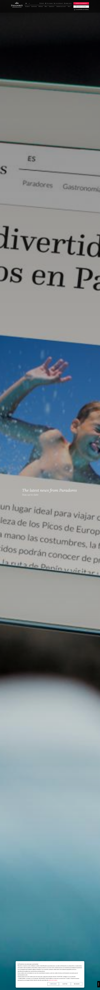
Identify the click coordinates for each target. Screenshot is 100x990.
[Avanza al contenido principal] (50, 514)
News (69, 6)
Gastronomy (34, 6)
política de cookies (53, 980)
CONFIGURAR (53, 983)
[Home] (17, 3)
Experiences (51, 6)
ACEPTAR (65, 983)
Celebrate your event (61, 6)
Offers (45, 6)
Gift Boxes (40, 6)
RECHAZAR (76, 983)
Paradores (27, 6)
